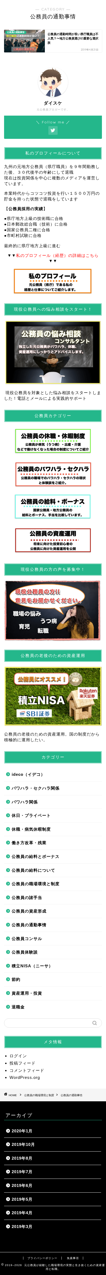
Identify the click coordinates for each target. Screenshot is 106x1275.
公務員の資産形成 (29, 911)
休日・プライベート (31, 815)
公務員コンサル (27, 938)
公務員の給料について (33, 870)
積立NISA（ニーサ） (32, 966)
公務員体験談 (25, 952)
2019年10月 (23, 1144)
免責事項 (73, 1258)
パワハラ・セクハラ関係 (36, 788)
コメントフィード (27, 1070)
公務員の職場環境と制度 (36, 883)
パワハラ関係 (25, 802)
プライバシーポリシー (42, 1258)
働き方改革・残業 (29, 842)
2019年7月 (22, 1171)
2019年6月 (22, 1185)
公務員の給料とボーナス (36, 856)
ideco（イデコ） (28, 774)
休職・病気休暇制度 (31, 829)
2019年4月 (22, 1212)
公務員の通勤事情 (29, 924)
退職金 (18, 1007)
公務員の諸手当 (27, 897)
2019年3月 (22, 1226)
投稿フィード (23, 1063)
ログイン (18, 1055)
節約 (16, 979)
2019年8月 (22, 1158)
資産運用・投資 (27, 993)
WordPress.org (25, 1077)
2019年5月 (22, 1199)
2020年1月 (22, 1131)
